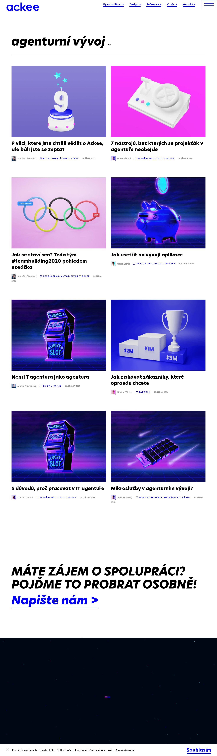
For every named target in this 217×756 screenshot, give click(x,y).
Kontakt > (189, 4)
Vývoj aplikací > (113, 4)
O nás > (172, 4)
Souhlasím (199, 750)
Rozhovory (50, 158)
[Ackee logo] (22, 7)
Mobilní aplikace (151, 497)
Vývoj (65, 276)
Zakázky (170, 263)
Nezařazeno (146, 158)
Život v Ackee (69, 158)
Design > (135, 4)
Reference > (153, 4)
